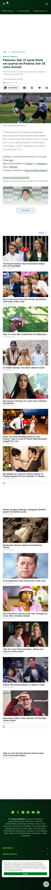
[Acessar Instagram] (23, 812)
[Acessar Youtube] (33, 812)
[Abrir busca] (46, 3)
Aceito (25, 874)
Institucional (10, 854)
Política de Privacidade (15, 870)
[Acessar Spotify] (38, 812)
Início (5, 52)
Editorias (8, 848)
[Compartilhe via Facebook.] (24, 87)
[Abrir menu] (4, 4)
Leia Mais (25, 210)
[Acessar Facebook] (28, 812)
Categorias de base (40, 11)
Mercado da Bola (23, 11)
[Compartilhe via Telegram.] (39, 87)
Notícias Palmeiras (18, 52)
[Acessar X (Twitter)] (17, 812)
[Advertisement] (25, 32)
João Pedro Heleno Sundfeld (13, 79)
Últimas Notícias (7, 11)
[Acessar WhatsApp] (12, 812)
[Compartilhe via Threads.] (31, 87)
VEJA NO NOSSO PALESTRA (16, 177)
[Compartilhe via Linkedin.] (46, 87)
